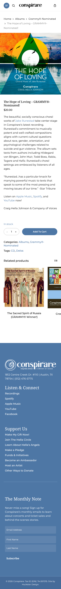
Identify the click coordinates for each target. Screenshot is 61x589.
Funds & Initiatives (17, 455)
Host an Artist (13, 465)
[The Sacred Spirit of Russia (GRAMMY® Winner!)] (24, 287)
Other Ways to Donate (19, 470)
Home (7, 18)
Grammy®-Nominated (42, 18)
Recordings (12, 393)
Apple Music (24, 196)
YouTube (9, 200)
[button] (6, 5)
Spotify (37, 196)
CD (13, 250)
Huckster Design (30, 584)
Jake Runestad (24, 120)
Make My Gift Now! (17, 434)
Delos (19, 250)
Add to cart (40, 231)
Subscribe (12, 558)
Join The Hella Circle (18, 439)
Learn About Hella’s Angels (22, 444)
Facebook (11, 414)
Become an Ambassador (21, 460)
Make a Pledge (14, 450)
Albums (20, 18)
